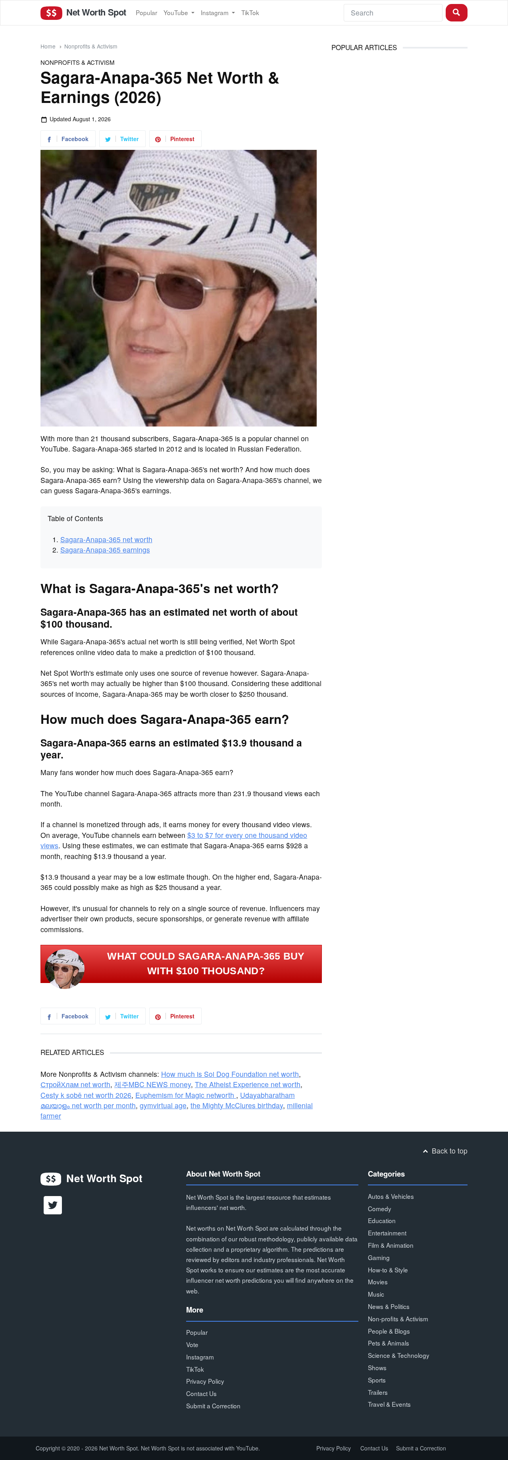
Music (376, 1293)
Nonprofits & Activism (90, 46)
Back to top (449, 1151)
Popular (146, 12)
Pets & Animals (388, 1342)
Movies (378, 1281)
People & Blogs (389, 1330)
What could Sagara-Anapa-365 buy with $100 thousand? (205, 963)
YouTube (177, 12)
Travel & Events (389, 1404)
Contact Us (201, 1393)
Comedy (379, 1208)
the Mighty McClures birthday (236, 1105)
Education (382, 1220)
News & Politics (389, 1306)
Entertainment (387, 1232)
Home (48, 46)
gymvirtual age (163, 1105)
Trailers (378, 1392)
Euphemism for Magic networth (185, 1095)
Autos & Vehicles (391, 1196)
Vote (192, 1344)
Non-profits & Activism (398, 1318)
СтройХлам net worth (75, 1084)
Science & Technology (398, 1355)
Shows (377, 1367)
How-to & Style (388, 1269)
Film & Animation (391, 1245)
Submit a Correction (213, 1405)
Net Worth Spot (95, 12)
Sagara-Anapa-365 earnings (105, 550)
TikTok (250, 12)
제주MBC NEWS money (152, 1084)
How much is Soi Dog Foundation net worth (230, 1074)
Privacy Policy (205, 1381)
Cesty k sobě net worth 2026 (85, 1095)
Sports (377, 1379)
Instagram (215, 12)
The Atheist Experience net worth (247, 1084)
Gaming (379, 1257)
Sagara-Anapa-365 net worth (106, 539)
